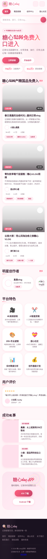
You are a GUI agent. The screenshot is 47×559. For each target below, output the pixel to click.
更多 (41, 81)
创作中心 (30, 11)
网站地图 (24, 554)
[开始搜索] (43, 20)
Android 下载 (25, 502)
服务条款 (24, 540)
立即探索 (12, 60)
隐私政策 (15, 540)
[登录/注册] (42, 4)
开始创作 (27, 60)
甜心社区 (30, 536)
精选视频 (17, 11)
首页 (6, 11)
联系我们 (5, 540)
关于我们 (40, 536)
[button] (23, 113)
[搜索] (35, 4)
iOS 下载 (25, 493)
